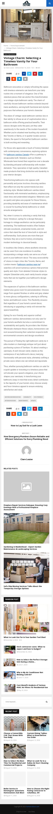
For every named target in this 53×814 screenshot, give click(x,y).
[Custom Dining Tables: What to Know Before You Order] (38, 723)
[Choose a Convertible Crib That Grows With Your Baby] (15, 723)
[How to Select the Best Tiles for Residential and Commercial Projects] (15, 751)
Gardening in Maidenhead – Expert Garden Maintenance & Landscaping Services (22, 548)
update (33, 400)
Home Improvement (10, 54)
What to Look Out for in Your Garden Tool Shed (24, 637)
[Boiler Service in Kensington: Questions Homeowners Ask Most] (15, 779)
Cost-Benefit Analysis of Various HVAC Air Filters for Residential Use (32, 686)
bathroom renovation (13, 397)
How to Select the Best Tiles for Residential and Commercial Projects (15, 763)
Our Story (31, 812)
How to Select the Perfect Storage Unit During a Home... (32, 660)
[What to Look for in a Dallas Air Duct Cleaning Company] (38, 751)
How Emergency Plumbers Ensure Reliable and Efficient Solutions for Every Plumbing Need (26, 437)
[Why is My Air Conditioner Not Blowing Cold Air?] (9, 675)
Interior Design (10, 400)
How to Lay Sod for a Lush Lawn (26, 425)
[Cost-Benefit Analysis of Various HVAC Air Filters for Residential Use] (9, 688)
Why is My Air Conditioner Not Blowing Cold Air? (30, 673)
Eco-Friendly (38, 397)
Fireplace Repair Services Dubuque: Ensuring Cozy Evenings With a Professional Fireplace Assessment (26, 507)
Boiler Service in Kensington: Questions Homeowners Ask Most (14, 790)
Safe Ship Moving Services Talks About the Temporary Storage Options (23, 587)
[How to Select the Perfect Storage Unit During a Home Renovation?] (9, 662)
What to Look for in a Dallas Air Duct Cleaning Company (37, 763)
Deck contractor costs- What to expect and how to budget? (31, 648)
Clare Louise (10, 68)
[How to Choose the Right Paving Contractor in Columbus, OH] (38, 779)
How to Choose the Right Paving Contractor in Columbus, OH (38, 790)
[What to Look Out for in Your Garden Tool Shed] (26, 619)
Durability (27, 397)
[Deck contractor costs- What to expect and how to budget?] (9, 649)
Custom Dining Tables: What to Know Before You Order (37, 735)
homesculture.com (32, 806)
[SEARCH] (46, 701)
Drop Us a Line (21, 812)
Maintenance (23, 400)
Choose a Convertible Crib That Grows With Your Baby (13, 735)
